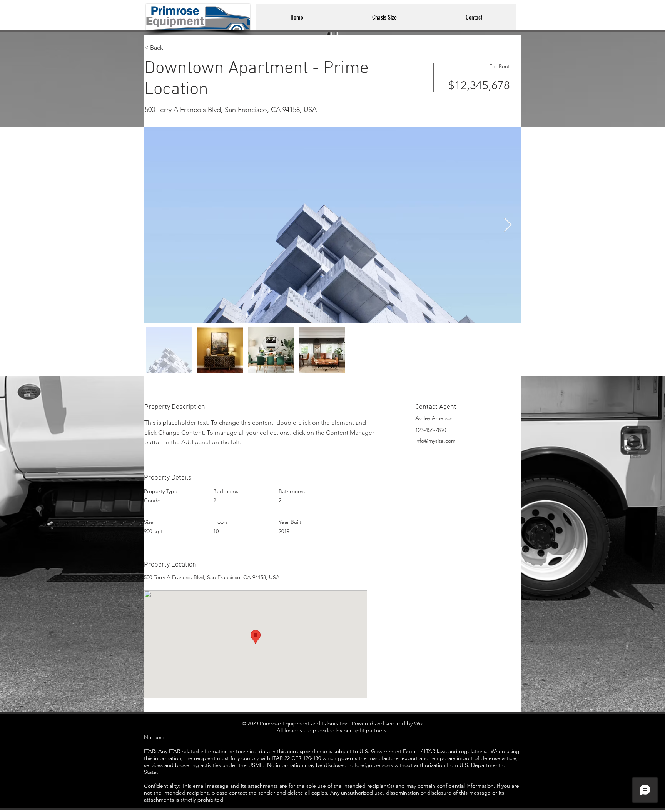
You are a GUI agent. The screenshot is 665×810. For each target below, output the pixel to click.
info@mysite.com (435, 440)
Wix (418, 723)
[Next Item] (507, 225)
